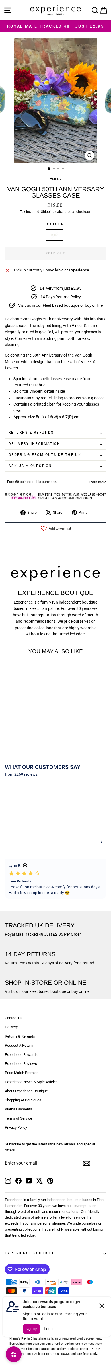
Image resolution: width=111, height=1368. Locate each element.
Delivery (11, 1027)
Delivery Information (34, 444)
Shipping (48, 212)
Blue (54, 235)
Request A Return (19, 1045)
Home (54, 178)
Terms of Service (18, 1118)
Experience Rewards (21, 1054)
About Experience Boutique (26, 1091)
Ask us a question (30, 466)
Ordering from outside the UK (45, 455)
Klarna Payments (18, 1109)
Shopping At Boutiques (23, 1100)
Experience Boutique (30, 1253)
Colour (55, 224)
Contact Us (13, 1018)
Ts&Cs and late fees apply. (79, 1354)
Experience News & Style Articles (31, 1082)
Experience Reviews (21, 1064)
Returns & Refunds (31, 433)
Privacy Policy (16, 1127)
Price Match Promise (21, 1073)
